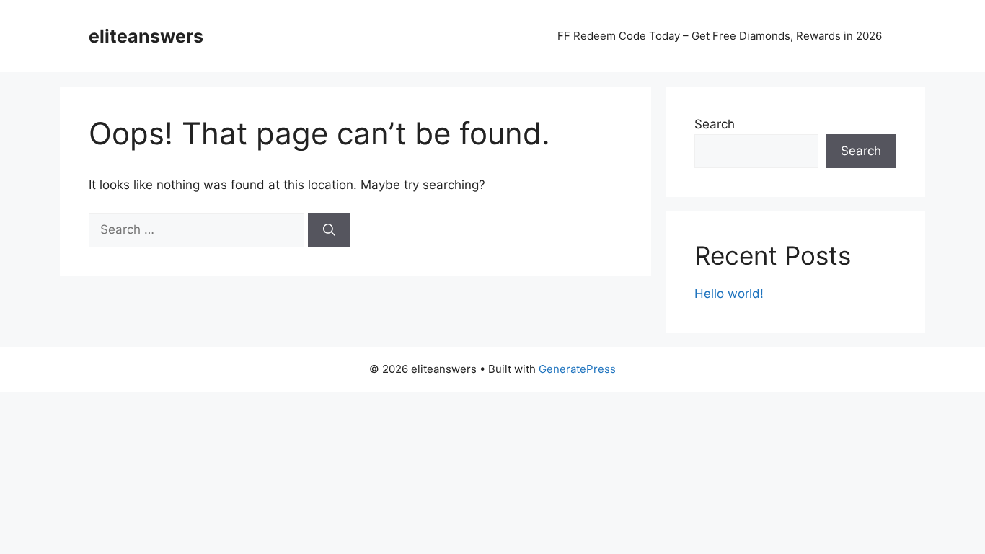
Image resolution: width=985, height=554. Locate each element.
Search (714, 124)
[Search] (329, 230)
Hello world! (729, 293)
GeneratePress (577, 369)
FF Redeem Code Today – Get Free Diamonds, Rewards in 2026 (719, 36)
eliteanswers (146, 36)
